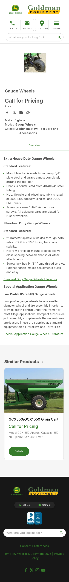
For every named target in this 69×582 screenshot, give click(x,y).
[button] (12, 25)
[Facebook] (26, 570)
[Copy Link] (28, 112)
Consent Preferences (34, 546)
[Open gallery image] (34, 63)
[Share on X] (14, 112)
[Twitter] (31, 570)
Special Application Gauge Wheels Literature (33, 334)
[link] (41, 25)
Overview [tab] (34, 145)
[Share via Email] (21, 112)
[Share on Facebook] (7, 112)
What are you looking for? (26, 37)
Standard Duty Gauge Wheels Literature (30, 279)
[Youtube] (43, 570)
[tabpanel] (34, 63)
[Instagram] (37, 570)
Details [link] (19, 451)
